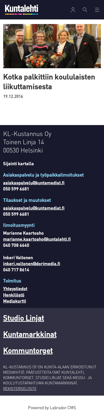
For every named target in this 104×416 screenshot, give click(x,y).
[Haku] (85, 9)
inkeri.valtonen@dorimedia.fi (31, 263)
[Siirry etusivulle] (21, 9)
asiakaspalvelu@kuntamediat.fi (34, 182)
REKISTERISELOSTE (20, 388)
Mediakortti (14, 301)
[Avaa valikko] (72, 10)
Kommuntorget (28, 350)
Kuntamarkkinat (30, 334)
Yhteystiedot (15, 288)
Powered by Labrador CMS (52, 407)
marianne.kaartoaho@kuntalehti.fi (37, 239)
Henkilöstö (13, 294)
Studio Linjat (23, 317)
